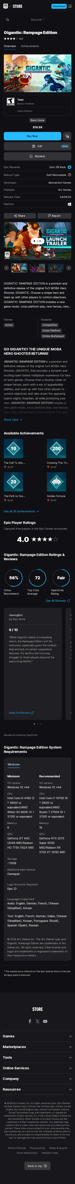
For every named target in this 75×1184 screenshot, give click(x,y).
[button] (37, 419)
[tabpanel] (37, 822)
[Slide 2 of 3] (37, 723)
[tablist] (37, 764)
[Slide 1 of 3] (34, 723)
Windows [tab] (14, 764)
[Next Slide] (68, 268)
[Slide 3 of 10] (56, 268)
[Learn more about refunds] (69, 175)
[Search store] (8, 19)
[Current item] (19, 268)
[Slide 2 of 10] (37, 268)
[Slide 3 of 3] (40, 723)
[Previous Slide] (6, 268)
